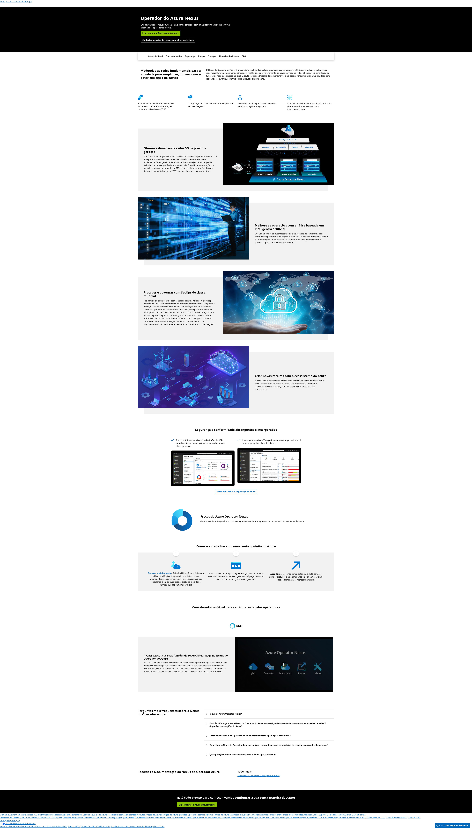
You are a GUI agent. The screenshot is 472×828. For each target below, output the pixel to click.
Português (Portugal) (10, 820)
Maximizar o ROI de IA (239, 814)
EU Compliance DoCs (154, 826)
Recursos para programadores (119, 817)
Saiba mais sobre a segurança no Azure (236, 491)
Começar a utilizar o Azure (28, 814)
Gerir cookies (74, 826)
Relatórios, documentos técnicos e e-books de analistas (190, 817)
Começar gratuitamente (159, 573)
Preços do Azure (153, 814)
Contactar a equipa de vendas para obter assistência (168, 40)
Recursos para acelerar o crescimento (277, 814)
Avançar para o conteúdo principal (16, 1)
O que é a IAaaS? (360, 817)
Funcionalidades (174, 56)
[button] (284, 664)
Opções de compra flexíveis (200, 814)
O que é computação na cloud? (237, 817)
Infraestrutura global (51, 814)
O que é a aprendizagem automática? (300, 817)
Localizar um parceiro (73, 817)
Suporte (322, 814)
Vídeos (219, 817)
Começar (212, 56)
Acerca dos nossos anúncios (131, 826)
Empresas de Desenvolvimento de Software (20, 817)
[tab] (236, 626)
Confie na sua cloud (92, 814)
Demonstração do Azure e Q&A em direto (346, 814)
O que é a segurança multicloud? (267, 817)
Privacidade (61, 826)
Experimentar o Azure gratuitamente (160, 33)
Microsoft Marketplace (51, 817)
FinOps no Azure (221, 814)
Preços (201, 56)
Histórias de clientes (229, 56)
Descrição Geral (155, 56)
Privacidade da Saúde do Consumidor (17, 826)
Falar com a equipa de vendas (453, 825)
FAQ (244, 56)
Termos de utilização (90, 826)
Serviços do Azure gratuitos (174, 814)
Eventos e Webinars (154, 817)
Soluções (255, 814)
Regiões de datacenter (71, 814)
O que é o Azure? (8, 814)
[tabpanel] (235, 664)
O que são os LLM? (376, 817)
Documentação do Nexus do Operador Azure (258, 775)
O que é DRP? (414, 817)
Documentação (90, 817)
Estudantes (139, 817)
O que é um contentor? (396, 817)
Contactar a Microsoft (45, 826)
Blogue (101, 817)
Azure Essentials (109, 814)
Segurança (190, 56)
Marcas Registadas (109, 826)
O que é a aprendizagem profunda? (335, 817)
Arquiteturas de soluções (306, 814)
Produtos (140, 814)
